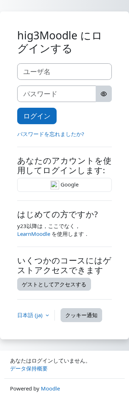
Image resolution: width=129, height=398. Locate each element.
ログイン (37, 115)
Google (68, 184)
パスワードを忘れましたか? (50, 133)
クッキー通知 (81, 315)
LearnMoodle (33, 233)
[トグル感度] (104, 94)
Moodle (50, 388)
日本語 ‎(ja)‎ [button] (30, 315)
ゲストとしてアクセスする (54, 284)
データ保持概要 (29, 368)
